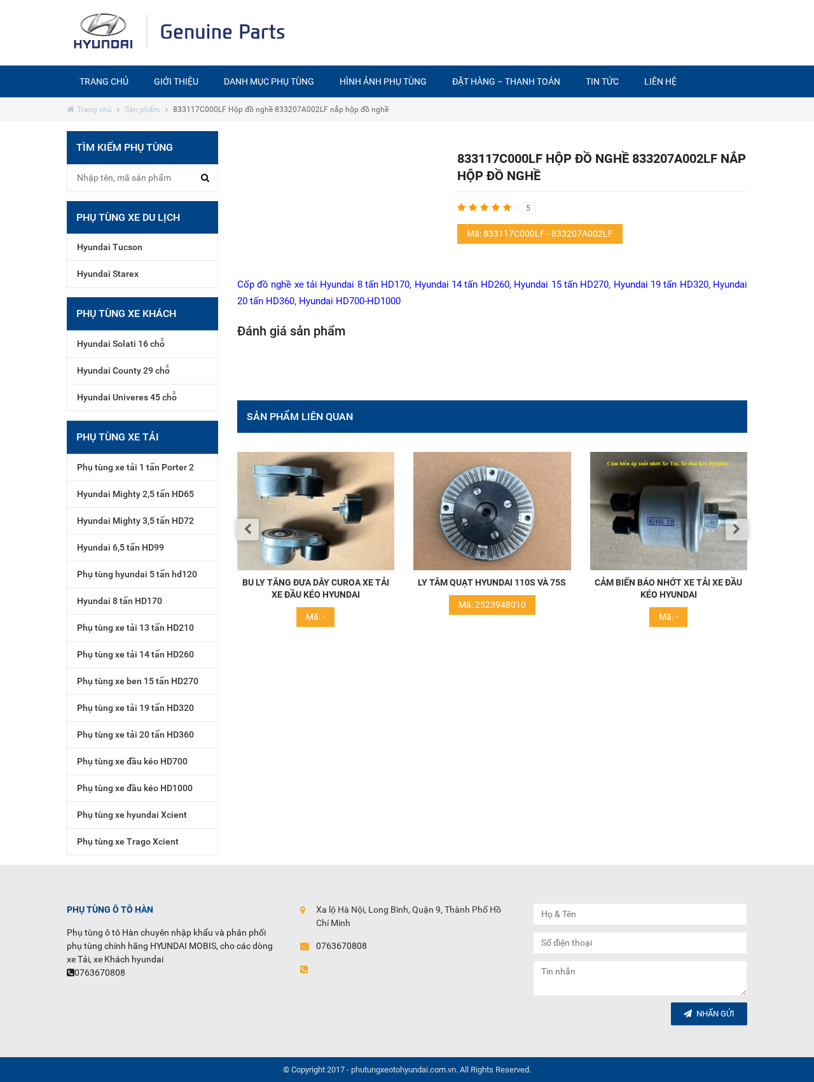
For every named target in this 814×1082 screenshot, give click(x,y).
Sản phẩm (142, 109)
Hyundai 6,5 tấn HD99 (120, 547)
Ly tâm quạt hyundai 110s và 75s (407, 582)
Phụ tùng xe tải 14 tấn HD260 (135, 654)
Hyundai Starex (108, 274)
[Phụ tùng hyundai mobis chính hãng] (180, 32)
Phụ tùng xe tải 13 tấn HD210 (135, 627)
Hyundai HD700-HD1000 (350, 301)
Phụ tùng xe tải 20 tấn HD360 (135, 734)
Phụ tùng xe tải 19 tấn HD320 (135, 708)
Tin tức (602, 81)
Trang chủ (103, 81)
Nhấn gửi (715, 1013)
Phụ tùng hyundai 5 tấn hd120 (137, 574)
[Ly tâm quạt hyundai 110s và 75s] (407, 511)
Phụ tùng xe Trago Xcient (128, 841)
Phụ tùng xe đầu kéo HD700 (132, 761)
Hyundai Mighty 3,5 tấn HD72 (135, 521)
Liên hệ (660, 81)
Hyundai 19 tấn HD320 (661, 284)
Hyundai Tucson (109, 247)
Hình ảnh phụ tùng (383, 81)
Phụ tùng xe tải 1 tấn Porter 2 (135, 467)
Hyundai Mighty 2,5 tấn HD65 (135, 494)
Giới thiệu (176, 81)
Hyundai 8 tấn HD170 (365, 284)
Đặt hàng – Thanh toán (506, 81)
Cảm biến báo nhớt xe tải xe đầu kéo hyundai (584, 588)
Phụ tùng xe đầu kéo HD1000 (135, 788)
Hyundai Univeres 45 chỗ (127, 397)
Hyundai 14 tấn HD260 (462, 284)
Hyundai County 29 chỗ (123, 370)
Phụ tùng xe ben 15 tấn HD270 (137, 681)
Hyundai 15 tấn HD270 (561, 284)
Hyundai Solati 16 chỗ (121, 344)
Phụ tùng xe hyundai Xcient (132, 815)
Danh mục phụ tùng (269, 81)
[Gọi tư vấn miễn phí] (520, 32)
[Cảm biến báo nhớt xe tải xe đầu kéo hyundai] (584, 511)
